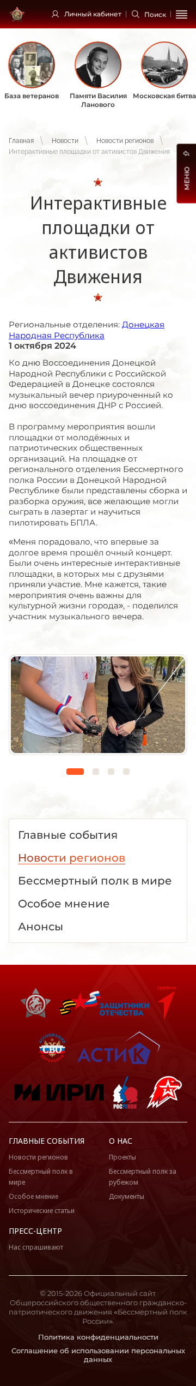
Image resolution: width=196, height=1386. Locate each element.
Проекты (122, 1157)
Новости (65, 141)
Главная (21, 141)
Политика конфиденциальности (98, 1337)
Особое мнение (33, 1196)
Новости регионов (125, 141)
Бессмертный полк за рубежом (142, 1177)
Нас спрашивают (36, 1247)
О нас (120, 1141)
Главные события (46, 1141)
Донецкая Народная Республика (86, 329)
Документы (126, 1196)
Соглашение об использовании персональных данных (98, 1355)
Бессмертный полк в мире (41, 1177)
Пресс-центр (35, 1231)
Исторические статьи (42, 1210)
